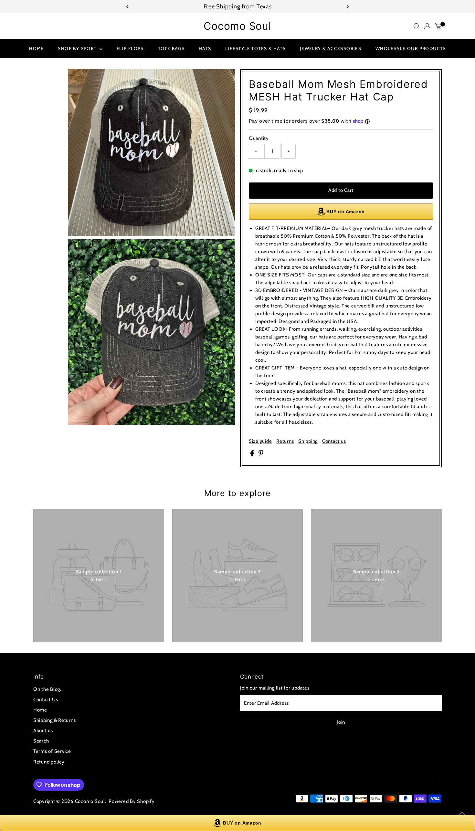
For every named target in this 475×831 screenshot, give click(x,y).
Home (36, 48)
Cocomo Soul (237, 26)
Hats (205, 48)
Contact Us (45, 699)
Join (341, 722)
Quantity (259, 138)
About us (43, 730)
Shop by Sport (78, 48)
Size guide (260, 441)
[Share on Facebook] (252, 455)
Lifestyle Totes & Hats (255, 48)
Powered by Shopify (132, 801)
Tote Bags (171, 48)
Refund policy (49, 762)
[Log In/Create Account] (427, 26)
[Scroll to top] (462, 813)
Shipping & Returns (54, 720)
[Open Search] (416, 26)
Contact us (334, 441)
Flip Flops (130, 48)
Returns (285, 441)
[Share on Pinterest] (261, 455)
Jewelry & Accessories (330, 48)
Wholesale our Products (410, 48)
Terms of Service (52, 751)
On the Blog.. (48, 689)
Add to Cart (341, 190)
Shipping (308, 441)
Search (41, 741)
